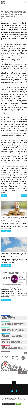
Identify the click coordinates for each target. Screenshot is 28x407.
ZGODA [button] (18, 403)
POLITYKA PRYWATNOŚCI (8, 403)
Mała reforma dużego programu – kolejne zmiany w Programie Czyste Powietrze (13, 254)
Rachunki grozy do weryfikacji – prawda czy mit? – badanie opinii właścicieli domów (14, 218)
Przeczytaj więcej (6, 231)
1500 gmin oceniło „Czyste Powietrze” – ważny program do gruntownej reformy (13, 288)
